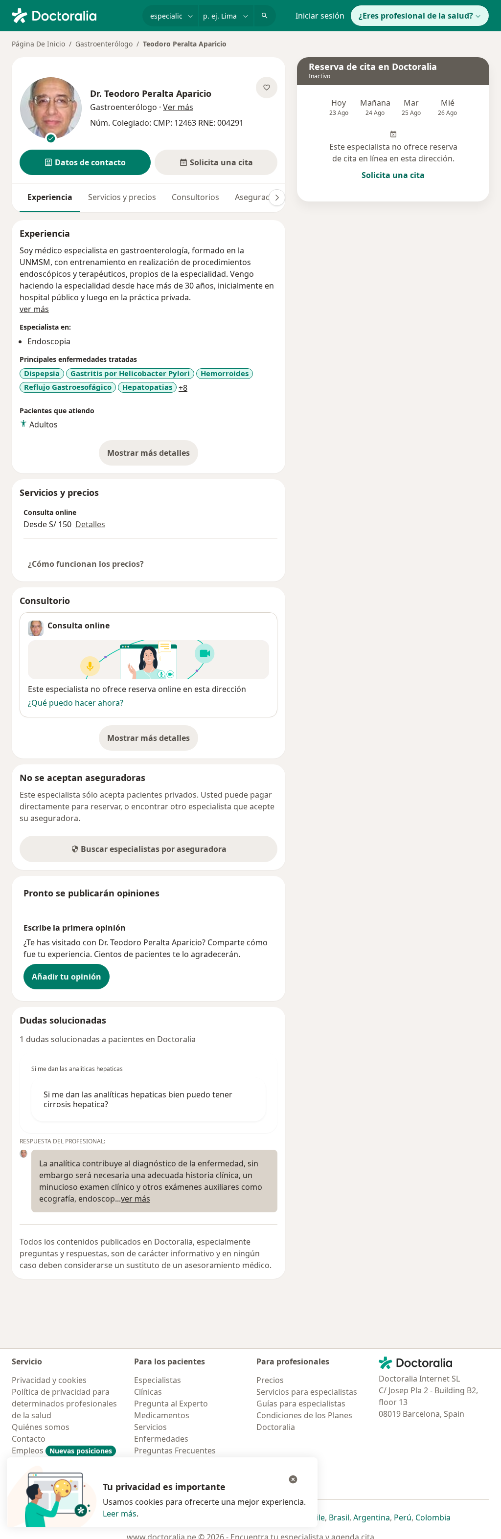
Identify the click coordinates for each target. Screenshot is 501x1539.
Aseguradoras (261, 197)
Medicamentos (161, 1415)
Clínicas (148, 1391)
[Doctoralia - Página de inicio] (73, 14)
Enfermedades (161, 1438)
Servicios (150, 1427)
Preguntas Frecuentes (175, 1450)
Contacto (29, 1438)
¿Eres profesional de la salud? (416, 15)
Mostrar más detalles (152, 455)
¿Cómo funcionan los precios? (86, 563)
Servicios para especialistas (306, 1391)
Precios (270, 1380)
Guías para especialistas (300, 1403)
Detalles (90, 524)
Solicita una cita (393, 175)
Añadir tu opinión (66, 976)
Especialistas (157, 1380)
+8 (183, 387)
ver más (34, 309)
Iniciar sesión (320, 15)
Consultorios (195, 197)
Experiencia (49, 197)
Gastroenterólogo (104, 43)
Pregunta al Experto (171, 1403)
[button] (85, 162)
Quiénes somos (40, 1427)
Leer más (120, 1513)
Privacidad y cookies (49, 1380)
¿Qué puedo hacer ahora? (75, 702)
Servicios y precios (122, 197)
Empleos (62, 1450)
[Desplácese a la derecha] (277, 197)
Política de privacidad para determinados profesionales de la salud (64, 1403)
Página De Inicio (38, 43)
